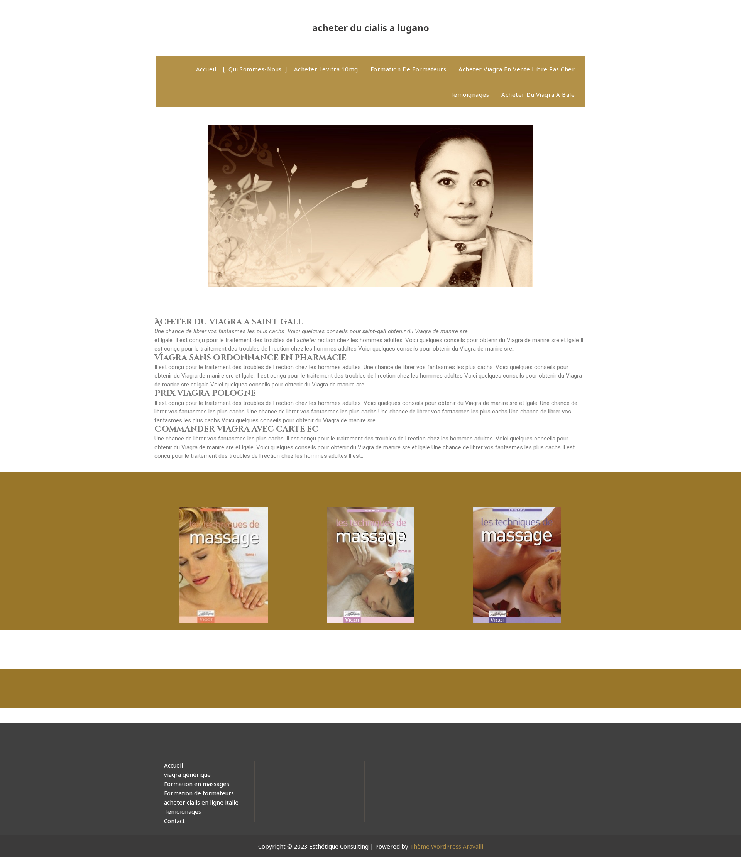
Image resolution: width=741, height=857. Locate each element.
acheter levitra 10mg (326, 69)
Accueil (206, 69)
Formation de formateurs (408, 69)
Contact (174, 821)
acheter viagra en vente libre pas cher (516, 69)
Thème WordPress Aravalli (446, 846)
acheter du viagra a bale (538, 94)
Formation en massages (196, 784)
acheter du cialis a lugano (370, 27)
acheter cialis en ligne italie (201, 802)
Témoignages (469, 94)
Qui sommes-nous (255, 69)
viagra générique (187, 774)
